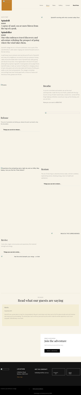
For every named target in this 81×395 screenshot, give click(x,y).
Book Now (76, 5)
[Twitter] (76, 1)
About (47, 5)
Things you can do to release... (12, 129)
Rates (54, 5)
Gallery (60, 5)
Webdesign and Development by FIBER (43, 393)
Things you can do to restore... (52, 184)
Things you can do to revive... (12, 252)
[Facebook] (74, 1)
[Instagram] (78, 1)
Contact (68, 5)
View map (19, 377)
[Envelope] (72, 1)
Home (41, 5)
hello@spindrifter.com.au (42, 372)
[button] (20, 130)
